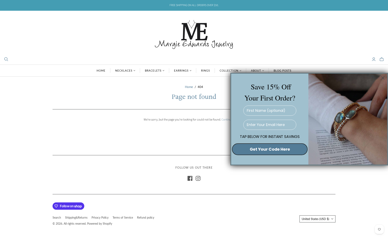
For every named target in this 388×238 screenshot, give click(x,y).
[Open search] (6, 59)
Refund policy (145, 217)
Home (101, 70)
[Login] (374, 59)
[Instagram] (198, 178)
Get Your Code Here (270, 149)
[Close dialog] (382, 77)
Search (57, 217)
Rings (205, 70)
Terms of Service (123, 217)
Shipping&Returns (76, 217)
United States (315, 219)
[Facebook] (190, 178)
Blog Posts (282, 70)
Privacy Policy (100, 217)
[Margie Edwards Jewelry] (194, 34)
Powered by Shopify (99, 223)
